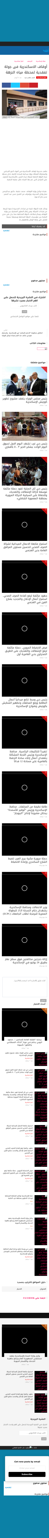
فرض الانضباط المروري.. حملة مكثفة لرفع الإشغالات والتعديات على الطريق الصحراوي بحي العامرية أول (26, 651)
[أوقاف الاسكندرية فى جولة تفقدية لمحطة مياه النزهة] (24, 104)
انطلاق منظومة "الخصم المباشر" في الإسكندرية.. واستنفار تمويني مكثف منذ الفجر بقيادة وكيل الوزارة (22, 334)
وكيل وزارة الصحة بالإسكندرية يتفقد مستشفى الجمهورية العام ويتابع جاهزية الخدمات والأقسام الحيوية (19, 1221)
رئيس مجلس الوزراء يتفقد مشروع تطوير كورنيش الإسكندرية (25, 400)
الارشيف (29, 61)
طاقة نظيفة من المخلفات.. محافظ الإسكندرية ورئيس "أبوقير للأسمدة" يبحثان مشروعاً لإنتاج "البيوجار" (27, 810)
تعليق (43, 1000)
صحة (31, 1201)
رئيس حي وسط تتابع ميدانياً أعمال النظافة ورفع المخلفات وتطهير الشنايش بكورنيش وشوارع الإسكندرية (24, 702)
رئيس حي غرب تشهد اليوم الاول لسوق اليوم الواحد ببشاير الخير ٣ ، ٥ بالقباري (25, 445)
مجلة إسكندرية (41, 61)
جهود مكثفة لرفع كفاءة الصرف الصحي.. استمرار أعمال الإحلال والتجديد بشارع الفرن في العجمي (25, 599)
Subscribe (27, 1474)
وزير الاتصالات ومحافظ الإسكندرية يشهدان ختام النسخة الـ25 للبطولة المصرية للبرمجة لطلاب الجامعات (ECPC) (25, 910)
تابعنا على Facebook (34, 1298)
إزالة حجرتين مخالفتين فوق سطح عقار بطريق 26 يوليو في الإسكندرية (26, 961)
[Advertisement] (24, 21)
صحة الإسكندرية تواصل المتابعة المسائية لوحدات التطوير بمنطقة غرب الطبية (19, 1197)
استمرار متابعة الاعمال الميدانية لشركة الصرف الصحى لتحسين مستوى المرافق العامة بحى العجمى (25, 547)
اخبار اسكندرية (18, 61)
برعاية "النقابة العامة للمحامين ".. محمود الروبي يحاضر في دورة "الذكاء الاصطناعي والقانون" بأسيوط (24, 1042)
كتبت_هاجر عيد (29, 77)
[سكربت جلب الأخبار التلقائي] (22, 1447)
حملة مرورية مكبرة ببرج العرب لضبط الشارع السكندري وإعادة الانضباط (27, 860)
